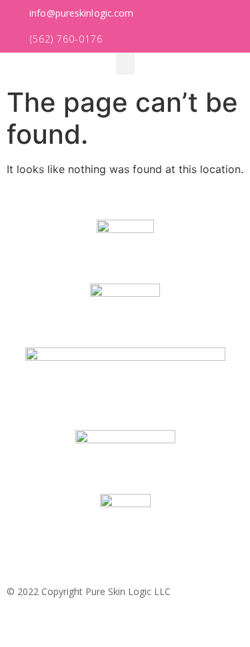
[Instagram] (234, 631)
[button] (74, 14)
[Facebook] (212, 631)
